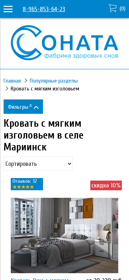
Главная (12, 81)
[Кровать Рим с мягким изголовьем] (64, 235)
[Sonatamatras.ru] (64, 58)
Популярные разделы (54, 81)
